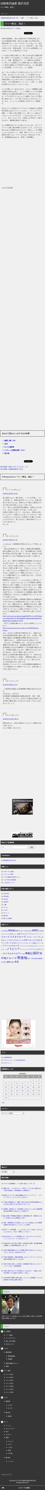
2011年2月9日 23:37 (10, 685)
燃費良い (40, 958)
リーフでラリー (11, 1338)
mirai (11, 930)
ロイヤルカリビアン (12, 953)
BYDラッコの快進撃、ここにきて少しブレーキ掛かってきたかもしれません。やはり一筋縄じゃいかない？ (22, 1230)
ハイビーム (23, 946)
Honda (5, 899)
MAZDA (5, 902)
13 (22, 1087)
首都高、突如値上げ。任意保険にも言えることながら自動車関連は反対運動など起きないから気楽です (22, 1210)
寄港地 (22, 958)
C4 (2, 931)
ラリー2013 (9, 1377)
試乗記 (12, 962)
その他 (10, 1453)
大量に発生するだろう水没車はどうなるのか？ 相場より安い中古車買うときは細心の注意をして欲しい (22, 1272)
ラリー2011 (16, 28)
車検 (7, 1366)
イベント (8, 1425)
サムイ (3, 940)
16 (39, 1087)
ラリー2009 (9, 1386)
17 (6, 1091)
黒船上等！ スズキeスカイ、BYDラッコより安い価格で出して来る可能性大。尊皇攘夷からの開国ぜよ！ (22, 1189)
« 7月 (2, 1103)
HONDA (5, 931)
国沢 (36, 953)
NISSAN (6, 896)
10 (6, 1087)
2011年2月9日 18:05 (10, 494)
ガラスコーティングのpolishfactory (14, 1060)
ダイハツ (6, 913)
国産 (7, 1437)
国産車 (8, 1401)
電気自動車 (11, 1356)
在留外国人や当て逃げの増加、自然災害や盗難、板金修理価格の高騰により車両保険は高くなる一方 (22, 1244)
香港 (17, 962)
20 (22, 1091)
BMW (9, 1416)
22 (33, 1091)
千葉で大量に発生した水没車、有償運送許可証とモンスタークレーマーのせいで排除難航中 (22, 1265)
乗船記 (29, 953)
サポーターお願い (9, 871)
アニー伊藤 (17, 934)
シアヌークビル (13, 940)
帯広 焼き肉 (31, 958)
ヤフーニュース (24, 949)
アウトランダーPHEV (7, 934)
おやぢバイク (10, 1344)
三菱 (4, 904)
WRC (35, 930)
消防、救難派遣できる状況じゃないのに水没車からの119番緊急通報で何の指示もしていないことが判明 (22, 1224)
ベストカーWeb (8, 874)
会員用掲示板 (7, 1057)
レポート (8, 1434)
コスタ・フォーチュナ (35, 937)
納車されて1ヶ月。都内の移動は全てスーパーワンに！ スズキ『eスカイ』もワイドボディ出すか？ (22, 1196)
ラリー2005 (9, 1392)
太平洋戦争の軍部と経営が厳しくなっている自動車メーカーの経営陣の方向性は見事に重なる (22, 1279)
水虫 (6, 444)
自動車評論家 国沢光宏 (14, 3)
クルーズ (5, 937)
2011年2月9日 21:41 (10, 540)
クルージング (10, 1428)
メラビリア (13, 948)
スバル (5, 907)
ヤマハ (10, 1444)
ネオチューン (7, 1063)
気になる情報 (7, 918)
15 (33, 1087)
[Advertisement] (22, 163)
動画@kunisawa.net (9, 860)
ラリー (32, 949)
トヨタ (10, 1447)
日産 (9, 1450)
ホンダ (28, 946)
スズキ (5, 910)
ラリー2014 (9, 1374)
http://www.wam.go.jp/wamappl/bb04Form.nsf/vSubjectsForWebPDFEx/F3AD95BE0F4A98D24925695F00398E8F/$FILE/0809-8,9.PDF (22, 618)
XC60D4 (41, 931)
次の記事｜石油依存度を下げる (11, 469)
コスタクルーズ (18, 936)
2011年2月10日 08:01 (10, 719)
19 (17, 1091)
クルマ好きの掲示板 (9, 880)
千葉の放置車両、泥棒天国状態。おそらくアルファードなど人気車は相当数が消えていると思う (22, 1258)
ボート (6, 1422)
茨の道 (6, 453)
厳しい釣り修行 (11, 1341)
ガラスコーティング (37, 934)
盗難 (8, 962)
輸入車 (5, 915)
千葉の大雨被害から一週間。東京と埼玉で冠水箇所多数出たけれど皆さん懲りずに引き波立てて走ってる (22, 1203)
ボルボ (32, 946)
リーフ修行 (9, 1335)
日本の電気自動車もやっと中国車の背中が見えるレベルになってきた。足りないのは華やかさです (22, 1251)
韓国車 (10, 1359)
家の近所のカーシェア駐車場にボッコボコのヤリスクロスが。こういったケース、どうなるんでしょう (22, 1237)
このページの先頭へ (24, 1488)
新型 (36, 958)
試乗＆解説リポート (12, 1363)
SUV (30, 931)
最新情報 (8, 1352)
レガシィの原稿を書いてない (14, 450)
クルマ (6, 1348)
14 (28, 1087)
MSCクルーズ (20, 931)
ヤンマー (11, 1441)
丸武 (23, 953)
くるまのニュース (9, 882)
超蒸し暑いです (10, 440)
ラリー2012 (9, 1380)
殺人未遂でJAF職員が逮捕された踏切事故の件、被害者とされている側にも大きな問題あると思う (22, 1217)
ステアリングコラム (22, 943)
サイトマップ (7, 1474)
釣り (7, 1431)
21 (28, 1091)
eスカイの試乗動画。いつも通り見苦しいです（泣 (19, 1183)
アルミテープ (25, 934)
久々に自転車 (9, 447)
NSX (27, 931)
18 (11, 1091)
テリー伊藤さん (33, 943)
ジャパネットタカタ (9, 943)
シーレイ (11, 1461)
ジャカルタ (37, 940)
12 (17, 1087)
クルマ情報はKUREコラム (11, 877)
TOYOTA (6, 893)
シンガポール (25, 940)
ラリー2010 (9, 1389)
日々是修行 (7, 1331)
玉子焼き (3, 962)
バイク (6, 1397)
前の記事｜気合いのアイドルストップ (14, 467)
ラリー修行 (7, 1370)
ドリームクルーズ (11, 946)
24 (6, 1094)
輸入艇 (8, 1457)
